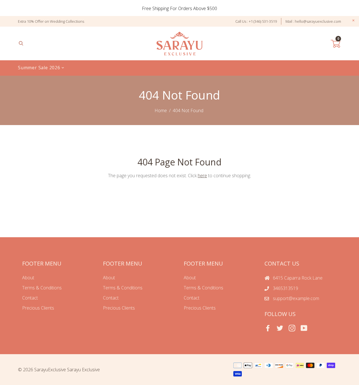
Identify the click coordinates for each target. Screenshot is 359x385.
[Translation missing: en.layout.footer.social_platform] (267, 328)
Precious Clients (38, 308)
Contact (30, 298)
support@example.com (296, 298)
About (28, 278)
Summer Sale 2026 (40, 67)
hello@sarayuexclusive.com (318, 21)
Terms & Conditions (42, 288)
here (202, 175)
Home (161, 110)
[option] (179, 8)
